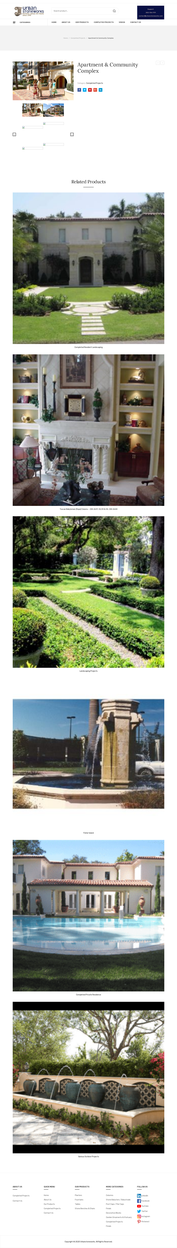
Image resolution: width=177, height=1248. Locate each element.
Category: (81, 83)
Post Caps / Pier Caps (115, 1204)
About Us (47, 1200)
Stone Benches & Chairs (85, 1208)
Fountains (79, 1200)
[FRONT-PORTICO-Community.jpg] (32, 155)
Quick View (16, 341)
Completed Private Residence (88, 995)
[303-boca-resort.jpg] (53, 153)
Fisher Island (88, 833)
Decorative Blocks (113, 1213)
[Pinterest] (90, 90)
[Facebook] (79, 90)
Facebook (145, 1201)
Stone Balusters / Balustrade (118, 1200)
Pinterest (145, 1221)
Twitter (144, 1211)
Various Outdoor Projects (88, 1157)
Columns (109, 1195)
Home (65, 38)
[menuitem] (54, 22)
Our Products (49, 1204)
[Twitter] (84, 90)
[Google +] (95, 90)
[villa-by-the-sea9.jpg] (53, 110)
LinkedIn (144, 1196)
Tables (77, 1204)
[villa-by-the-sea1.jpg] (43, 81)
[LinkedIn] (100, 90)
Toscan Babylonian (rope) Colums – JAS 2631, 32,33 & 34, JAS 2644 (88, 509)
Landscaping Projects (162, 63)
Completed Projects (78, 38)
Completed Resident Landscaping (158, 63)
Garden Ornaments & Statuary (119, 1217)
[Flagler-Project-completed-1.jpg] (32, 132)
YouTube (144, 1206)
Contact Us (17, 1201)
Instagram (145, 1216)
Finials (108, 1208)
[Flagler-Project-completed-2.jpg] (53, 130)
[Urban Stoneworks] (29, 11)
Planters (78, 1195)
